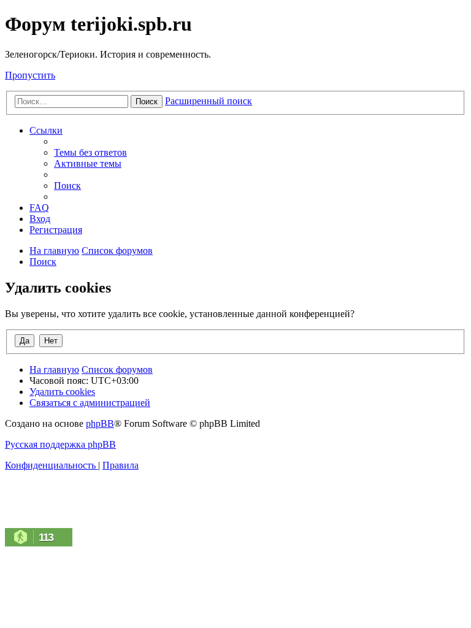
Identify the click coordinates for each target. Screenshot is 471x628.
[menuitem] (90, 152)
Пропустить (30, 75)
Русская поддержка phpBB (60, 444)
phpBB (100, 423)
